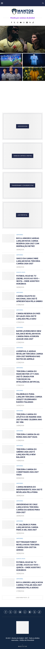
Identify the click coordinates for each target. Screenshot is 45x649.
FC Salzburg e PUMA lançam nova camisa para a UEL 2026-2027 (27, 527)
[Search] (43, 3)
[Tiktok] (33, 22)
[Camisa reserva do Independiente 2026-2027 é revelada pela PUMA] (8, 487)
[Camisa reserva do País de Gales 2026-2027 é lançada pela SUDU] (8, 313)
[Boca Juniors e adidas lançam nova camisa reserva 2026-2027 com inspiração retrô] (8, 238)
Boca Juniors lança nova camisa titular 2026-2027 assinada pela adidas (29, 585)
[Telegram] (27, 22)
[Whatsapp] (23, 22)
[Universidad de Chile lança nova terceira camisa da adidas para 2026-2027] (8, 504)
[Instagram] (17, 22)
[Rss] (30, 22)
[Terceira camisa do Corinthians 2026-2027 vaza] (8, 469)
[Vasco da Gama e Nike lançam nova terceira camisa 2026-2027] (22, 39)
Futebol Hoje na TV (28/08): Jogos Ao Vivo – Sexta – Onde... (11, 62)
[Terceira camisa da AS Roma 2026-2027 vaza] (8, 434)
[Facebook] (11, 22)
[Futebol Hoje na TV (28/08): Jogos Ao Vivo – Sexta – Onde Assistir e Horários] (8, 276)
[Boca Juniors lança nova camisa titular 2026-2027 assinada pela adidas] (8, 582)
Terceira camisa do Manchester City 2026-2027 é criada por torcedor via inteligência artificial (28, 376)
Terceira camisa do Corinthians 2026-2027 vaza (27, 472)
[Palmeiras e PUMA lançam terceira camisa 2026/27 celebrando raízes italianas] (8, 394)
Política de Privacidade (27, 640)
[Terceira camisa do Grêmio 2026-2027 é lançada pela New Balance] (8, 449)
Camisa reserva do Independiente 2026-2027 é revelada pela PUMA (29, 489)
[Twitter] (14, 22)
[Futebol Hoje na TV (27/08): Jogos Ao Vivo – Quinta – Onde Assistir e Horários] (8, 562)
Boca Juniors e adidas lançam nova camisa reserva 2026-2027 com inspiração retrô (11, 76)
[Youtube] (20, 22)
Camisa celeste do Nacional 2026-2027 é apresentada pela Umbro (34, 62)
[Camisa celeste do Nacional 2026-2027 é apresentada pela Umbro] (8, 296)
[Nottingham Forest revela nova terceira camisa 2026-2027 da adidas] (8, 542)
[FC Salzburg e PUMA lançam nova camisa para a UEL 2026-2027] (8, 524)
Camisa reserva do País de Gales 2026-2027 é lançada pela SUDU (33, 76)
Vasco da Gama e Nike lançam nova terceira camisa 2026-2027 (28, 261)
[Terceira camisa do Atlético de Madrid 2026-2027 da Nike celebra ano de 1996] (8, 414)
